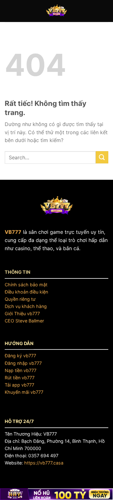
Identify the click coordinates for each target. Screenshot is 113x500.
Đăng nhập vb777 (23, 363)
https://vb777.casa (43, 462)
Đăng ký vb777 (20, 355)
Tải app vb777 (19, 384)
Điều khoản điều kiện (26, 291)
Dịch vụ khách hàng (26, 306)
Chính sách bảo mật (26, 284)
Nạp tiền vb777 (20, 370)
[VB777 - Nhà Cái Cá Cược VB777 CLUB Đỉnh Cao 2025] (56, 11)
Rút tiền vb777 (20, 377)
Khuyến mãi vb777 (24, 392)
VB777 (13, 232)
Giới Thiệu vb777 (22, 313)
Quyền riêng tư (20, 299)
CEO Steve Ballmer (24, 320)
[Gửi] (102, 157)
